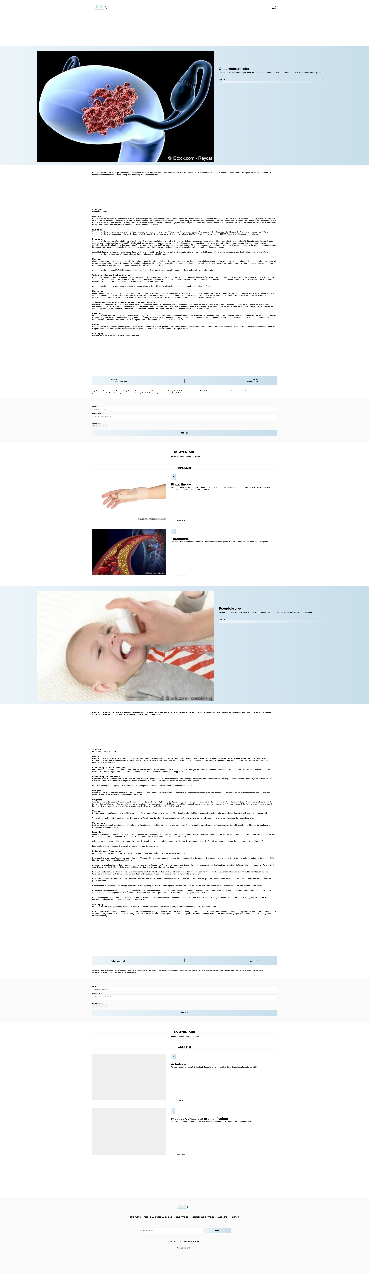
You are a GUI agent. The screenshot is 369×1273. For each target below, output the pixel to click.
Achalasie (178, 1064)
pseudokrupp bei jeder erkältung (147, 970)
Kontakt (235, 1217)
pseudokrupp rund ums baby (188, 970)
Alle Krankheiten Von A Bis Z (158, 1217)
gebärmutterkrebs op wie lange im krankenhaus (154, 393)
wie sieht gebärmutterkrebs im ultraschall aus (134, 391)
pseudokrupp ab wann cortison (208, 970)
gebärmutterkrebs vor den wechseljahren (184, 391)
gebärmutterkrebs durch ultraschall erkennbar (213, 391)
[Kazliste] (101, 9)
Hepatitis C (253, 961)
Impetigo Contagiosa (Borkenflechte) (199, 1118)
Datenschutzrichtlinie (184, 1248)
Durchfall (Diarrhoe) (119, 381)
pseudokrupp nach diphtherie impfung (251, 970)
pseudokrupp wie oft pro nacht (229, 970)
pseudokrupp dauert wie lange (168, 970)
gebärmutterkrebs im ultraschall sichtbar (104, 393)
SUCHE (216, 1230)
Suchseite (222, 1217)
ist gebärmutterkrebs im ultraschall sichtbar (105, 391)
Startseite (135, 1217)
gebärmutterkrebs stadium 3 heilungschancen (242, 391)
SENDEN (184, 433)
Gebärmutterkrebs (118, 961)
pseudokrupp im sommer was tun (102, 972)
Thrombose (180, 539)
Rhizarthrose (181, 484)
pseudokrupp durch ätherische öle (102, 970)
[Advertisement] (184, 27)
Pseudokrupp (252, 381)
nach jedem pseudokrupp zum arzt (125, 972)
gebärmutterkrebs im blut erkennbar (182, 393)
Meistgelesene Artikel (203, 1217)
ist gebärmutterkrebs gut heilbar (128, 393)
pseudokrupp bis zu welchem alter (125, 970)
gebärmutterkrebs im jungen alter (160, 391)
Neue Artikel (182, 1217)
